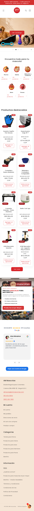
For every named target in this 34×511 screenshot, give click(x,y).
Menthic (6, 457)
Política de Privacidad (10, 492)
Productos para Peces (10, 453)
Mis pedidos (7, 414)
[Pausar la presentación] (32, 50)
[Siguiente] (19, 362)
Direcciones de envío (10, 418)
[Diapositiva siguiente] (21, 50)
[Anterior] (14, 362)
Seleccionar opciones (8, 185)
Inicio (5, 468)
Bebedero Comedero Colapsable (25, 172)
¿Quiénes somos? (9, 472)
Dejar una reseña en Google (17, 369)
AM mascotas (12, 506)
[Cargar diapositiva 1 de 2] (16, 50)
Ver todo (17, 269)
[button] (3, 11)
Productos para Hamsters (11, 449)
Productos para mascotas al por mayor (16, 476)
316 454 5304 (8, 396)
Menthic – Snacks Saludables (12, 480)
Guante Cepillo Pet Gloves (8, 132)
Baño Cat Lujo (25, 208)
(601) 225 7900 (8, 399)
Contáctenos (7, 495)
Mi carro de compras (10, 421)
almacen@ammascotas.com (13, 392)
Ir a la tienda (25, 40)
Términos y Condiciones (11, 484)
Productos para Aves (10, 445)
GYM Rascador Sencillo (9, 247)
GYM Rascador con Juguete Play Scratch (25, 248)
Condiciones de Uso (9, 488)
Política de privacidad (24, 506)
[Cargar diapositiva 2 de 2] (18, 50)
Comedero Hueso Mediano (8, 171)
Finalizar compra (8, 425)
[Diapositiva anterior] (13, 50)
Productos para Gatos (10, 441)
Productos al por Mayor (13, 308)
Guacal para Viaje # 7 (25, 132)
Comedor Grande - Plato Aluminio (8, 210)
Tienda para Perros (9, 437)
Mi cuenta (6, 410)
